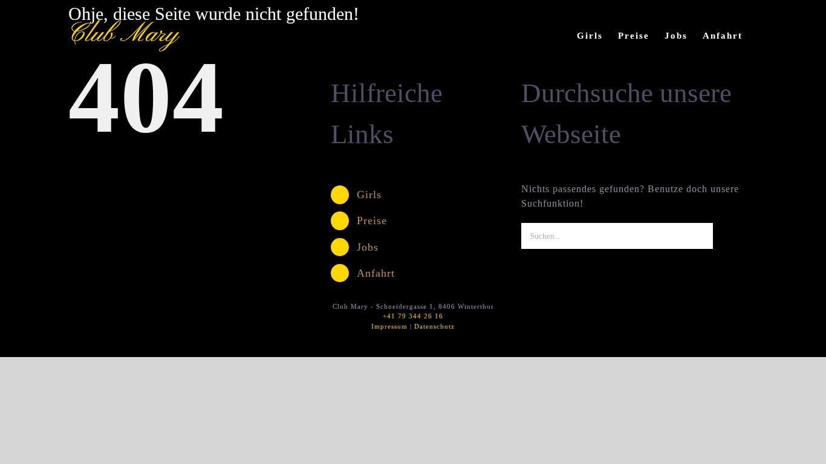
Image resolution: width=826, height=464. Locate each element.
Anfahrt (376, 273)
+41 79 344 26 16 (413, 316)
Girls (369, 194)
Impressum (389, 326)
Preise (372, 220)
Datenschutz (434, 326)
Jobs (368, 247)
